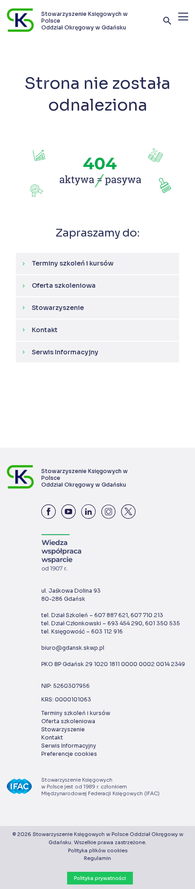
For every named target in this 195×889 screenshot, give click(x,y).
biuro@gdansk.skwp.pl (72, 647)
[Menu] (183, 16)
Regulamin (97, 858)
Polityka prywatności (100, 878)
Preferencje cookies (69, 753)
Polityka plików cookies (97, 850)
